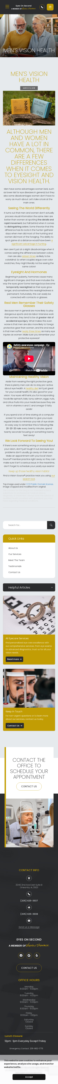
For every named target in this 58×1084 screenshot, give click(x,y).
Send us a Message (29, 927)
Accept (29, 1077)
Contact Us (14, 572)
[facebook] (21, 956)
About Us (13, 548)
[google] (29, 956)
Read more (13, 659)
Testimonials (14, 566)
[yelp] (37, 956)
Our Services (14, 554)
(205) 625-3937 (29, 900)
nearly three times (31, 331)
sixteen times (29, 256)
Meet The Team (16, 560)
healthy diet (32, 388)
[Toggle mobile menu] (7, 6)
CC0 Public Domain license (39, 484)
